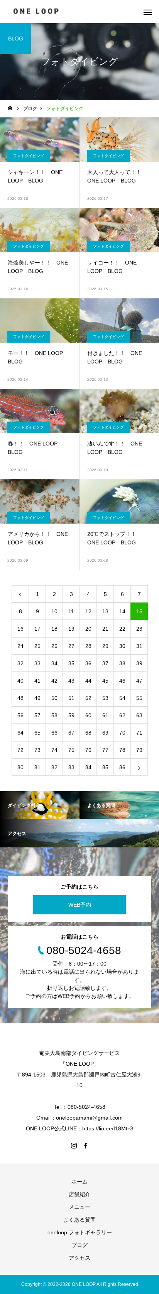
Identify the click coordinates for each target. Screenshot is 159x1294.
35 (71, 663)
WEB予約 (79, 905)
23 (139, 629)
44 (88, 681)
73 (37, 750)
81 (37, 767)
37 (105, 663)
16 (20, 629)
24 (20, 646)
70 (122, 733)
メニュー (79, 1207)
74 (54, 750)
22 (122, 629)
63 (139, 715)
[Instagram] (74, 1145)
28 (88, 646)
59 (71, 715)
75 (71, 750)
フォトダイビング (28, 156)
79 (139, 750)
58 (54, 715)
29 (105, 646)
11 (71, 611)
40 (20, 681)
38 (122, 663)
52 (88, 698)
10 (54, 611)
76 (88, 750)
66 (54, 733)
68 (88, 733)
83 (71, 767)
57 (37, 715)
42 (54, 681)
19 (71, 629)
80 (20, 767)
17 (37, 629)
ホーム (79, 1181)
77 (105, 750)
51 (71, 698)
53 (105, 698)
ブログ (79, 1245)
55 (139, 698)
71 (139, 733)
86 (122, 767)
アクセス (79, 1258)
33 (37, 663)
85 (105, 767)
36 (88, 663)
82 (54, 767)
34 (54, 663)
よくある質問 (79, 1220)
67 (71, 733)
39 (139, 663)
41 (37, 681)
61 (105, 715)
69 (105, 733)
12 (88, 611)
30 (122, 646)
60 (88, 715)
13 (105, 611)
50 (54, 698)
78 (122, 750)
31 (139, 646)
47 (139, 681)
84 (88, 767)
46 (122, 681)
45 (105, 681)
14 (122, 611)
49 (37, 698)
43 (71, 681)
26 (54, 646)
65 (37, 733)
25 (37, 646)
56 (20, 715)
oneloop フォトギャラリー (79, 1232)
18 (54, 629)
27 (71, 646)
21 (105, 629)
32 (20, 663)
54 (122, 698)
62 (122, 715)
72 (20, 750)
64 (20, 733)
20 (88, 629)
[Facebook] (85, 1145)
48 (20, 698)
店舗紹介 (79, 1194)
